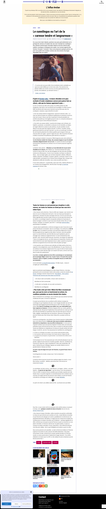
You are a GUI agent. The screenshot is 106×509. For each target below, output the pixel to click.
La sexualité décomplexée (48, 263)
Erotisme (55, 442)
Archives (61, 501)
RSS (62, 498)
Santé (39, 27)
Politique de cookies (16, 506)
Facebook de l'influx (65, 496)
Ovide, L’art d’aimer (40, 93)
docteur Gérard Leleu (38, 410)
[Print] (43, 486)
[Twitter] (37, 486)
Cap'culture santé (47, 442)
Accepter (6, 503)
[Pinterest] (40, 486)
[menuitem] (35, 27)
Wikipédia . (62, 377)
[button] (31, 492)
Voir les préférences (26, 503)
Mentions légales (63, 503)
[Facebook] (34, 486)
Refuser (16, 503)
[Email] (46, 486)
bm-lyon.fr (63, 20)
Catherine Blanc (65, 222)
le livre (41, 363)
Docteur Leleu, (43, 99)
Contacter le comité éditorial (45, 507)
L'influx (34, 27)
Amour (38, 442)
